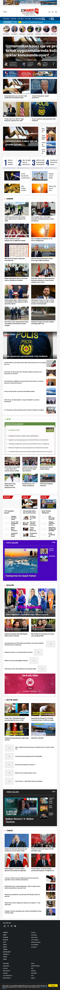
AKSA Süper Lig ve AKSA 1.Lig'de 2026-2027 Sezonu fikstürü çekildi (12, 469)
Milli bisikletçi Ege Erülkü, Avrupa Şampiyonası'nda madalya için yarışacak (11, 485)
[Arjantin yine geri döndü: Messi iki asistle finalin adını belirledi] (30, 461)
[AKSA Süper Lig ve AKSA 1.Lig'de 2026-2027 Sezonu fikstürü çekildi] (12, 461)
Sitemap (33, 970)
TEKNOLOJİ (6, 954)
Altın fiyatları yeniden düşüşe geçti (23, 188)
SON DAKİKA (7, 22)
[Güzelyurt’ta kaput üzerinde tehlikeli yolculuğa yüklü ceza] (43, 313)
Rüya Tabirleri (6, 970)
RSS (32, 968)
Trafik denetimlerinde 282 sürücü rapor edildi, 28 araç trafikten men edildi (15, 219)
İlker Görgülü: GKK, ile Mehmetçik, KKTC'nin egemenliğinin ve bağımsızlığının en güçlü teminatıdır (27, 162)
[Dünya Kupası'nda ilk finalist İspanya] (47, 461)
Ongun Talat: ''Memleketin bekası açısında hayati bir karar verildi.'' (15, 719)
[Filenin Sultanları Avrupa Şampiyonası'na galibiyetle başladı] (17, 230)
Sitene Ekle (34, 973)
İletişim (33, 978)
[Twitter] (11, 926)
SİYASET (5, 956)
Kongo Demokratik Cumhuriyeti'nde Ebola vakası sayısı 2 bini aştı (26, 176)
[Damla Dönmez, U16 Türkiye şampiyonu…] (30, 478)
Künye (32, 963)
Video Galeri (34, 937)
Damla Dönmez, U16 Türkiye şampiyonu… (28, 484)
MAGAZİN (10, 585)
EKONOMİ (5, 937)
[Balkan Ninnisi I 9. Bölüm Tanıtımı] (21, 807)
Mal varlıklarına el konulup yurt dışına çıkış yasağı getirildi (42, 635)
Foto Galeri (34, 935)
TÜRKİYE (9, 831)
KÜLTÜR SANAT (12, 700)
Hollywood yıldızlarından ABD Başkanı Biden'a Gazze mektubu (16, 635)
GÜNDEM (5, 932)
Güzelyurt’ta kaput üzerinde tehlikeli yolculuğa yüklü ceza (42, 322)
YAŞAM (5, 959)
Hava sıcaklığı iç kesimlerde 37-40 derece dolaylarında (41, 239)
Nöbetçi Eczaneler (36, 942)
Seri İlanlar (34, 947)
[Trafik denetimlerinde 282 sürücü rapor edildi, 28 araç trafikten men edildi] (17, 209)
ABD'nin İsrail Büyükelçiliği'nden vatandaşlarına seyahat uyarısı (41, 162)
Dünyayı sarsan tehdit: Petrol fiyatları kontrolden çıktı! (52, 176)
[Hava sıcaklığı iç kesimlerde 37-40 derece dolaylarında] (43, 230)
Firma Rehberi (34, 944)
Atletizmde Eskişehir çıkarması (46, 484)
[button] (4, 149)
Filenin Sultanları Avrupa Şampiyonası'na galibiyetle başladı (15, 239)
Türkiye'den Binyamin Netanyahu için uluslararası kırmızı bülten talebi (16, 850)
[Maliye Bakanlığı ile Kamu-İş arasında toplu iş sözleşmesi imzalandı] (17, 270)
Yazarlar (33, 932)
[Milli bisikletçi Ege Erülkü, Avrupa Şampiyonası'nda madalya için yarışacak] (12, 478)
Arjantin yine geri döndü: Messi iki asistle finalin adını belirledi (29, 469)
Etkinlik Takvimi (7, 978)
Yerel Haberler (35, 939)
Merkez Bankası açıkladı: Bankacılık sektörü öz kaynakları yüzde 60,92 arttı (11, 162)
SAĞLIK (5, 944)
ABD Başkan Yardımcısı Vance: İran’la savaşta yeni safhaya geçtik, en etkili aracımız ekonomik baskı (42, 302)
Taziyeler (5, 973)
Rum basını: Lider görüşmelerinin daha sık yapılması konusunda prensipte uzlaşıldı (16, 323)
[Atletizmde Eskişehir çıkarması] (47, 478)
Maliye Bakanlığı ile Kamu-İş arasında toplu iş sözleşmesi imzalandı (16, 279)
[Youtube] (15, 926)
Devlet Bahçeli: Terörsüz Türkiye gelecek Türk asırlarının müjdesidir (15, 869)
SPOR (8, 419)
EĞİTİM (5, 947)
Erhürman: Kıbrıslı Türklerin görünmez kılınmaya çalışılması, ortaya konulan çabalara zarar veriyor (43, 280)
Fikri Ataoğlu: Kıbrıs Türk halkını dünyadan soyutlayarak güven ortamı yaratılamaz (42, 219)
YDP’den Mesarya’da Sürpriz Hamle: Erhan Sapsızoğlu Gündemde (42, 259)
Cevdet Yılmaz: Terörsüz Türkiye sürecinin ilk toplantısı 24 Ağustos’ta (42, 869)
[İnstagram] (4, 926)
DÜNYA (4, 935)
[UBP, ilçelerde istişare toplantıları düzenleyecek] (17, 250)
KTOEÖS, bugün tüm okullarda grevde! (33, 22)
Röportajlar (6, 963)
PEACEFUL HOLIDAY (37, 738)
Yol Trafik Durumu (7, 975)
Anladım (53, 985)
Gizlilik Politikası (35, 966)
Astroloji (5, 968)
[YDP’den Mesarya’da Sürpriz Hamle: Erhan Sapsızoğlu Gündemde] (43, 250)
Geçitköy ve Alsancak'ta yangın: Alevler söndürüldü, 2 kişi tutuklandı (54, 162)
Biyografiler (6, 966)
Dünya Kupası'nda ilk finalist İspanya (46, 468)
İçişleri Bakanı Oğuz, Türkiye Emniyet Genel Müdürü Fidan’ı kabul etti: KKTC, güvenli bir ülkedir (16, 302)
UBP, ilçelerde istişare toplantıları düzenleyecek (15, 259)
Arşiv (32, 975)
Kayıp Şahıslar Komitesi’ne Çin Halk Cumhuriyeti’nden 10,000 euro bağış (42, 719)
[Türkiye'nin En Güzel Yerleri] (21, 560)
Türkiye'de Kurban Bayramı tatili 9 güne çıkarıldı (17, 739)
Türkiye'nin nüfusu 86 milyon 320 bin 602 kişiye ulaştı (42, 850)
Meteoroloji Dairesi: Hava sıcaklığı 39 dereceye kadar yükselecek (52, 188)
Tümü (53, 542)
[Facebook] (8, 926)
